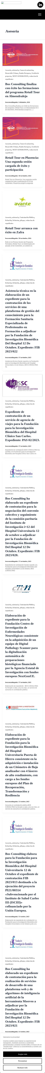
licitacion (16, 220)
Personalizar (22, 1061)
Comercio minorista (27, 70)
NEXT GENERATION (20, 76)
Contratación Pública (27, 217)
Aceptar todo (22, 1054)
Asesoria (8, 70)
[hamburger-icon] (39, 14)
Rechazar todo (23, 1067)
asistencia (15, 70)
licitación (8, 220)
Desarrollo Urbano (11, 73)
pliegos (22, 220)
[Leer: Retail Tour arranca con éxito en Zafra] (22, 201)
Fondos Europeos (25, 73)
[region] (22, 1053)
